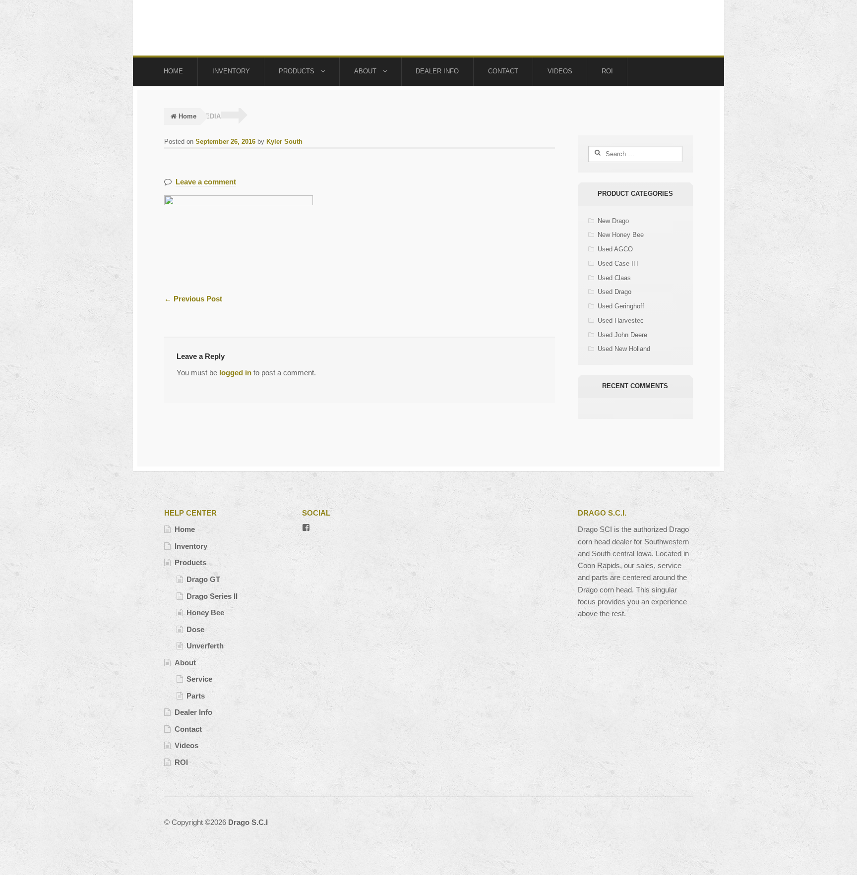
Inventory (231, 71)
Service (199, 679)
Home (173, 71)
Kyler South (284, 141)
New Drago (613, 221)
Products (296, 71)
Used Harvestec (621, 320)
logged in (235, 372)
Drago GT (203, 579)
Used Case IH (618, 263)
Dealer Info (437, 71)
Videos (560, 71)
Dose (195, 629)
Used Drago (614, 291)
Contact (503, 71)
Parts (195, 696)
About (365, 71)
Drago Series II (212, 596)
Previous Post (193, 298)
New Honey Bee (621, 234)
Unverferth (205, 646)
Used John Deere (622, 335)
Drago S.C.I (248, 822)
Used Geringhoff (621, 306)
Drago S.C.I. (212, 28)
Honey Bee (205, 612)
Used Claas (614, 278)
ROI (607, 71)
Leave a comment (206, 181)
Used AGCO (615, 249)
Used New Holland (624, 348)
